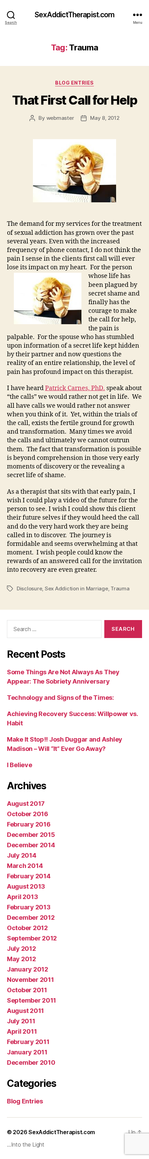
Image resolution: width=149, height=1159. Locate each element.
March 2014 (25, 865)
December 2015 (31, 834)
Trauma (120, 588)
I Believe (19, 765)
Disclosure (29, 588)
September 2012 (32, 938)
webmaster (60, 118)
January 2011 (27, 1052)
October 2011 (27, 990)
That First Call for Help (74, 100)
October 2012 (27, 927)
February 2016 (29, 824)
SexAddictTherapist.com (75, 14)
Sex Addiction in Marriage (76, 588)
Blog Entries (74, 83)
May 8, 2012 (104, 118)
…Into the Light (25, 1144)
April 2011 (22, 1031)
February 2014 (29, 876)
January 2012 (27, 969)
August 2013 (26, 886)
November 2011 (30, 979)
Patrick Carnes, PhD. (75, 388)
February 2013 (29, 907)
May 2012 (21, 959)
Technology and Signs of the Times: (60, 697)
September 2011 (31, 1000)
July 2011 (21, 1021)
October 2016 (27, 814)
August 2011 (25, 1010)
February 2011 (28, 1041)
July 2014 (21, 855)
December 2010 (31, 1062)
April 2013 (22, 896)
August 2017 (26, 803)
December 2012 (31, 917)
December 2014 (31, 845)
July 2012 (21, 948)
